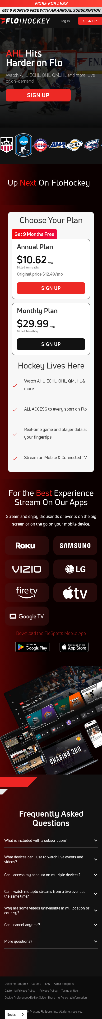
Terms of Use (69, 991)
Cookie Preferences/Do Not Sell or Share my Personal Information (46, 997)
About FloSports (64, 984)
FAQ (47, 984)
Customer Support (16, 984)
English (12, 1014)
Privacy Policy (48, 991)
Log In (65, 21)
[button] (51, 840)
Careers (36, 984)
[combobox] (16, 1014)
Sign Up (90, 21)
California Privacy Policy (20, 991)
